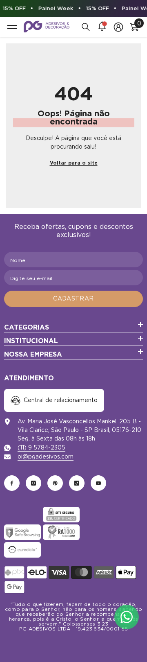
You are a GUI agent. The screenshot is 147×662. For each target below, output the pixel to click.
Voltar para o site (74, 163)
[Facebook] (12, 483)
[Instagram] (33, 483)
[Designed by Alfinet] (73, 641)
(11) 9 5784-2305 (41, 447)
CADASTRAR (73, 298)
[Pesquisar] (86, 27)
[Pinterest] (55, 483)
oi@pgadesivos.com (46, 456)
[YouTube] (98, 483)
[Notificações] (102, 27)
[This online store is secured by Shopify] (22, 514)
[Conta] (118, 27)
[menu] (12, 27)
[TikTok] (77, 483)
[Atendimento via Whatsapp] (126, 617)
